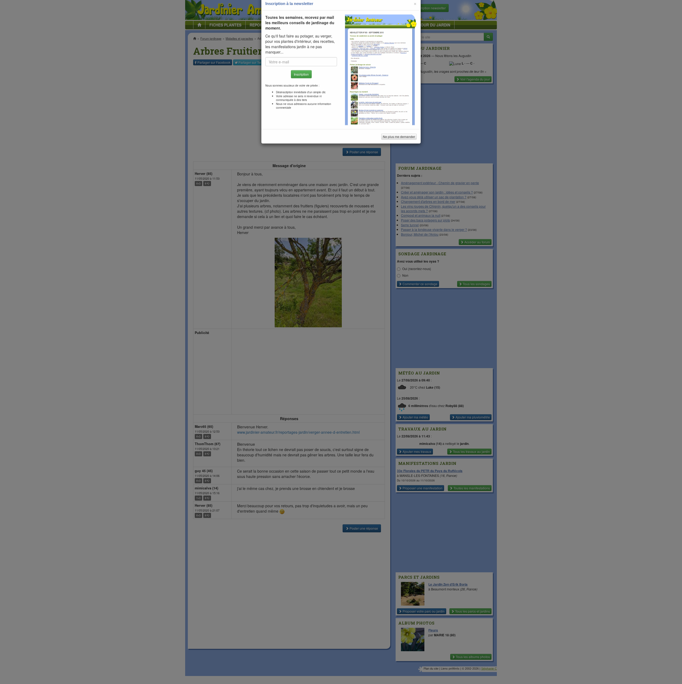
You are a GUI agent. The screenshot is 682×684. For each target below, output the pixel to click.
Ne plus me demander (399, 148)
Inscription (301, 85)
